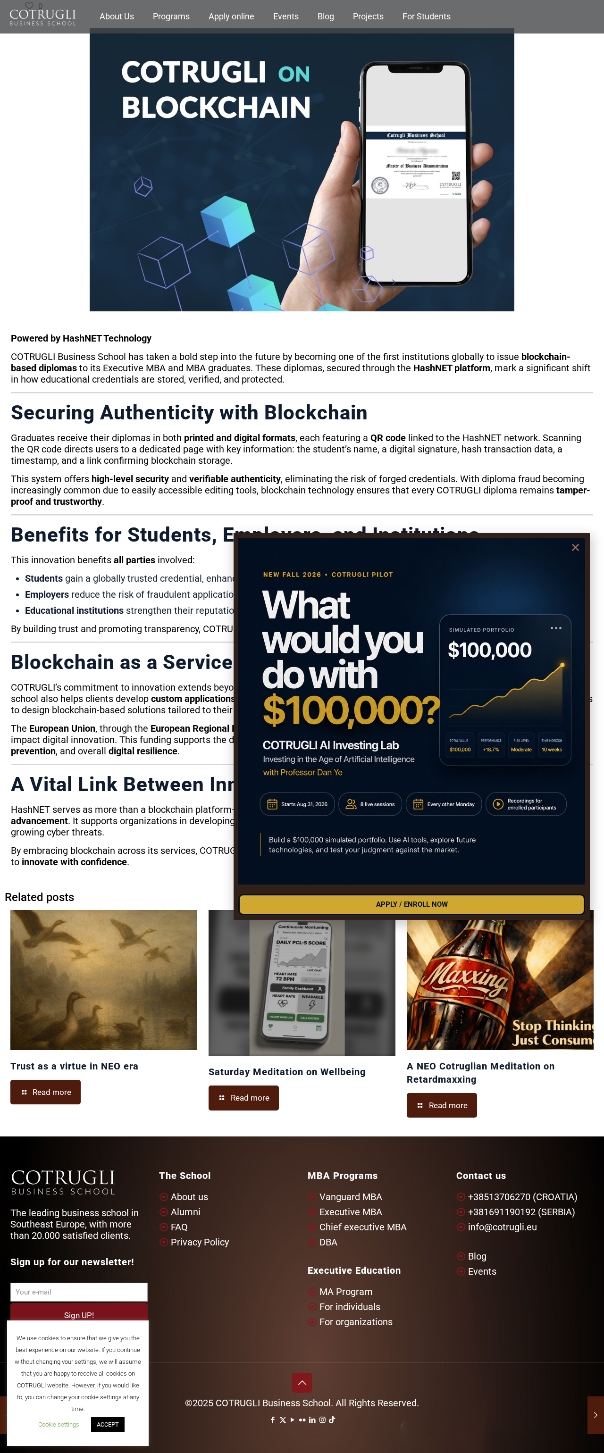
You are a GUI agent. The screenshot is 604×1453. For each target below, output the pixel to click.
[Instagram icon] (322, 1420)
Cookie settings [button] (58, 1424)
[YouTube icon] (292, 1420)
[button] (575, 547)
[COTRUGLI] (42, 16)
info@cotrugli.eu (502, 1227)
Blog (477, 1256)
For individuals (349, 1306)
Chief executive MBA (363, 1227)
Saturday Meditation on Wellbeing (287, 1071)
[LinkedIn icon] (312, 1420)
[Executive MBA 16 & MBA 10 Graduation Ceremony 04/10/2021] (595, 1415)
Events (482, 1271)
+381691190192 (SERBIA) (521, 1212)
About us (189, 1196)
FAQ (179, 1227)
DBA (328, 1242)
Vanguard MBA (350, 1196)
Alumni (186, 1212)
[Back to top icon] (302, 1383)
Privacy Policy (200, 1242)
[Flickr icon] (302, 1420)
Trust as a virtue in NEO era (74, 1066)
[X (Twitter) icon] (282, 1420)
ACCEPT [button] (108, 1424)
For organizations (356, 1322)
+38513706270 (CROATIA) (523, 1196)
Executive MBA (350, 1212)
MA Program (346, 1291)
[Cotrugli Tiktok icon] (332, 1420)
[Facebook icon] (273, 1420)
